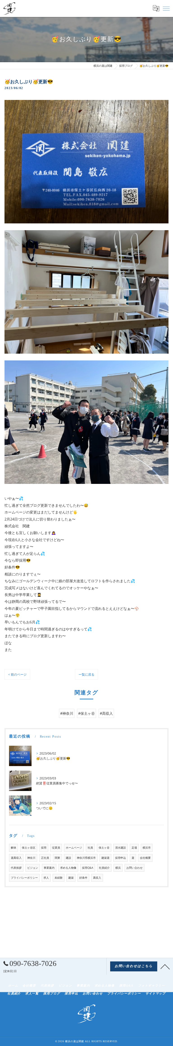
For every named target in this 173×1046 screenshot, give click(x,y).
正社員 (45, 857)
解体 (13, 847)
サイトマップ (156, 993)
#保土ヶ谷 (86, 713)
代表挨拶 (16, 867)
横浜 (118, 867)
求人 (46, 877)
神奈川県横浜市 (86, 857)
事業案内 (49, 867)
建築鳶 (105, 857)
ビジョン (32, 867)
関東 (57, 857)
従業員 (56, 847)
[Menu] (166, 8)
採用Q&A (87, 867)
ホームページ (74, 847)
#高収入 (106, 713)
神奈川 (31, 857)
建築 (71, 877)
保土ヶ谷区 (28, 847)
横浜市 (147, 847)
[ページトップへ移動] (165, 966)
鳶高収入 (16, 857)
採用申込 (120, 857)
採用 (43, 847)
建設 (68, 857)
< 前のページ (17, 674)
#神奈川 (66, 713)
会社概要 (145, 857)
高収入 (97, 877)
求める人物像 (68, 867)
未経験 (59, 877)
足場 (134, 847)
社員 (90, 847)
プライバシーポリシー (24, 877)
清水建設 (120, 847)
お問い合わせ (134, 867)
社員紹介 (104, 867)
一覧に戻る (86, 674)
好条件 (83, 877)
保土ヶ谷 (104, 847)
